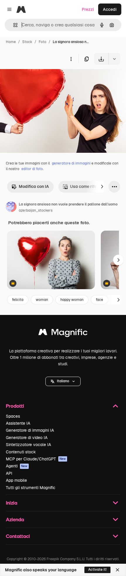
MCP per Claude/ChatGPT (36, 459)
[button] (63, 381)
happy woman (72, 299)
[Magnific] (63, 333)
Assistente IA (18, 423)
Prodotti (15, 406)
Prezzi (88, 9)
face (99, 299)
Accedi (110, 9)
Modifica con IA (34, 186)
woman (42, 299)
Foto (42, 42)
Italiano (63, 381)
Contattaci (18, 536)
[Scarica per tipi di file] (114, 59)
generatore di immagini (71, 163)
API (9, 473)
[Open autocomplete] (13, 25)
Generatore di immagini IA (30, 430)
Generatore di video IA (26, 437)
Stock (27, 42)
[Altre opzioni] (71, 59)
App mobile (16, 480)
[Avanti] (102, 187)
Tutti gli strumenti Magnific (30, 487)
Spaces (13, 416)
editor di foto (32, 169)
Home (11, 42)
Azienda (15, 519)
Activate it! (97, 569)
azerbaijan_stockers (35, 210)
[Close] (117, 569)
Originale (38, 78)
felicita (17, 299)
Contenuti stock (21, 452)
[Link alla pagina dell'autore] (11, 207)
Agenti (17, 466)
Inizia (11, 503)
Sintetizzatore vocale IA (28, 444)
